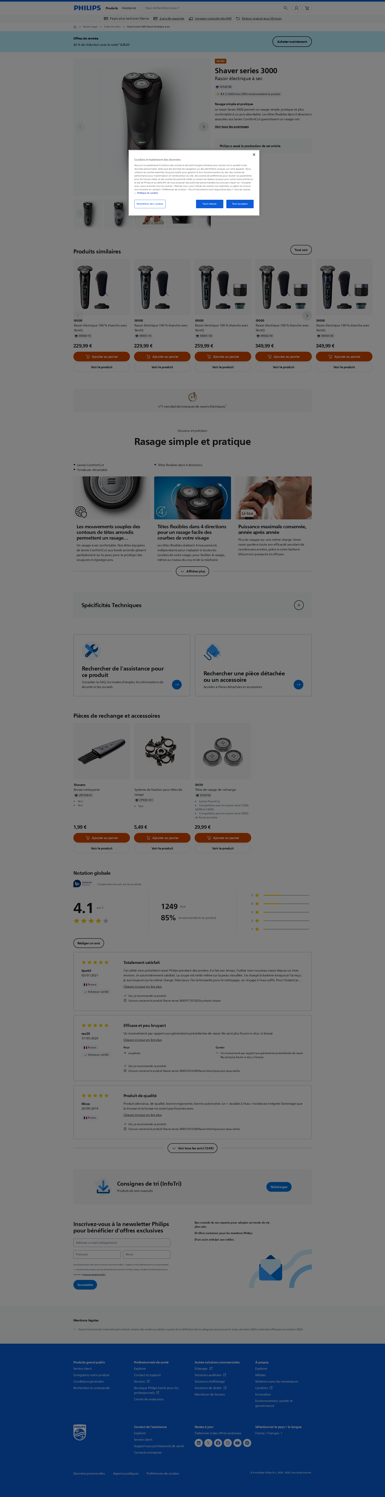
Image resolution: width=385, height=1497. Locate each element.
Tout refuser (210, 204)
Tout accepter (240, 204)
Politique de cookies (147, 193)
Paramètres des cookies (150, 204)
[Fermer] (254, 154)
